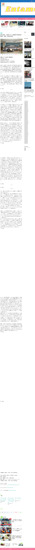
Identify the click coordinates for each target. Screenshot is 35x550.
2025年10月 (26, 111)
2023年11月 (26, 133)
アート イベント (27, 147)
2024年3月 (26, 129)
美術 (25, 149)
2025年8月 (26, 113)
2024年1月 (26, 131)
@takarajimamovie (9, 487)
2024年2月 (26, 130)
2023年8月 (26, 136)
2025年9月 (26, 112)
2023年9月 (26, 135)
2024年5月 (26, 127)
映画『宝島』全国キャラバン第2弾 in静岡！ (18, 499)
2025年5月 (26, 116)
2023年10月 (26, 134)
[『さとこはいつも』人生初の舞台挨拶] (27, 54)
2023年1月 (26, 143)
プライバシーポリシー (13, 18)
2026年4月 (26, 105)
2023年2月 (26, 142)
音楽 (25, 150)
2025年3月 (26, 118)
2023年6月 (26, 138)
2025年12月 (26, 109)
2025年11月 (26, 110)
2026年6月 (26, 103)
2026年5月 (26, 104)
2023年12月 (26, 132)
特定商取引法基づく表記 (21, 19)
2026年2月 (26, 107)
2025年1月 (26, 120)
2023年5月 (26, 139)
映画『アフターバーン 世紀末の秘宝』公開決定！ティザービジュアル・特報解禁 (29, 49)
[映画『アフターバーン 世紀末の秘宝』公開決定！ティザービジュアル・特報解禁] (27, 44)
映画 (25, 148)
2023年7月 (26, 137)
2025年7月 (26, 114)
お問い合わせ (30, 18)
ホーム (5, 18)
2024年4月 (26, 128)
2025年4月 (26, 117)
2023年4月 (26, 140)
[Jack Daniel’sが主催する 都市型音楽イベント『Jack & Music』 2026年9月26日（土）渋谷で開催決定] (27, 63)
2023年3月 (26, 141)
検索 (25, 32)
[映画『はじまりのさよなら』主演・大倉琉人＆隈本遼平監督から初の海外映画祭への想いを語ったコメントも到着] (27, 85)
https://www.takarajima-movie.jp (13, 484)
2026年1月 (26, 108)
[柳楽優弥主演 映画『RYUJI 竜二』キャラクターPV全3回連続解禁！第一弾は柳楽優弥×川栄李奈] (27, 74)
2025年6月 (26, 115)
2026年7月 (26, 102)
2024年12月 (26, 121)
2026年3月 (26, 106)
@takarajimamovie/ (12, 490)
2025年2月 (26, 119)
